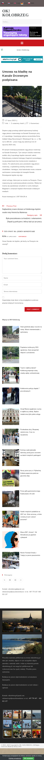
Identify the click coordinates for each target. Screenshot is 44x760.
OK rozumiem (28, 758)
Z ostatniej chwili (17, 123)
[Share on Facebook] (10, 580)
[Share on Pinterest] (15, 580)
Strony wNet (17, 746)
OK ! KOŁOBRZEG (25, 745)
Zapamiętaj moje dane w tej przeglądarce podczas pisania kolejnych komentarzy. (20, 301)
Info (6, 123)
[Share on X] (4, 580)
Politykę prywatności (15, 758)
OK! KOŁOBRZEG (15, 13)
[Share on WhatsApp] (21, 580)
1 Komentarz (34, 123)
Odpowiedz (23, 236)
